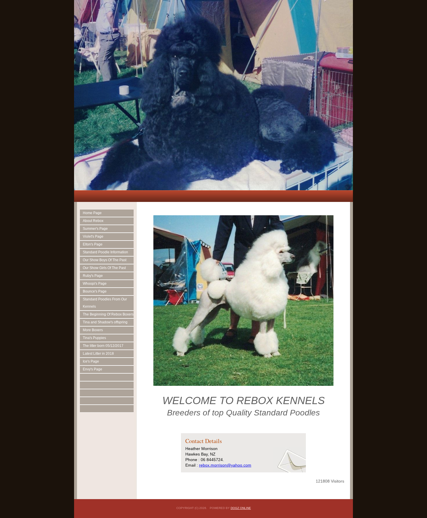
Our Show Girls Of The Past (104, 268)
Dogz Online (241, 508)
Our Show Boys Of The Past (104, 260)
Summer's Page (95, 229)
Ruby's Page (93, 276)
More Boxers (93, 330)
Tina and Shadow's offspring (105, 322)
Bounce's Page (95, 291)
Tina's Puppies (94, 338)
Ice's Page (91, 361)
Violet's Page (93, 236)
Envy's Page (92, 369)
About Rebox (93, 221)
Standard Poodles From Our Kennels (105, 303)
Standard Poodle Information (105, 252)
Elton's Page (93, 244)
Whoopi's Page (95, 284)
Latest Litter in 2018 (98, 354)
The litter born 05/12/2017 (103, 346)
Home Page (92, 213)
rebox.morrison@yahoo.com (225, 465)
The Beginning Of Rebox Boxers (108, 314)
